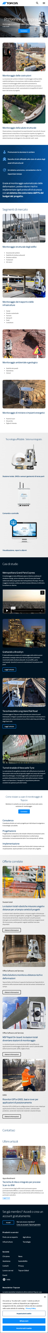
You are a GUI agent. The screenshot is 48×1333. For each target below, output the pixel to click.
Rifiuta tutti (24, 1321)
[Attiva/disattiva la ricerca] (37, 3)
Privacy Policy (31, 1308)
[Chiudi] (45, 1297)
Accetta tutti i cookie (24, 1328)
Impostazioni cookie (24, 1313)
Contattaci (24, 31)
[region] (24, 1313)
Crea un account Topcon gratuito (28, 1224)
